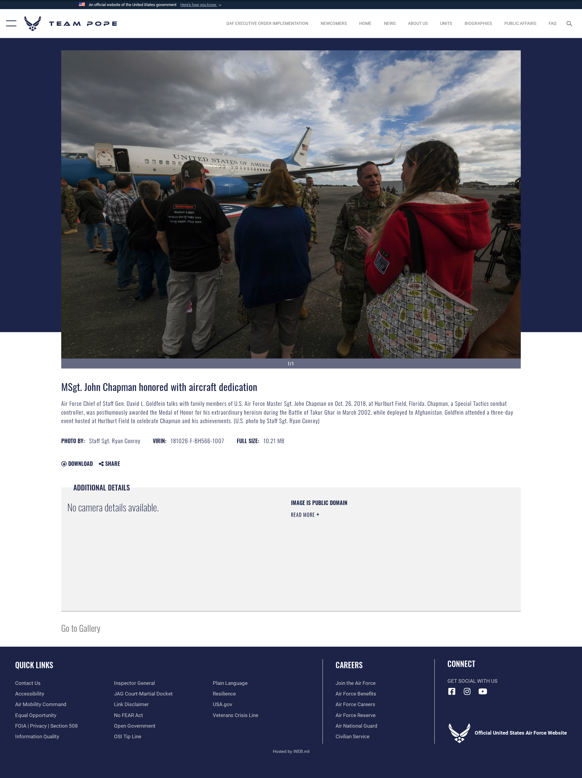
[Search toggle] (570, 23)
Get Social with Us (472, 681)
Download (80, 463)
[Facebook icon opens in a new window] (452, 691)
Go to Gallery (80, 627)
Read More (303, 514)
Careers (349, 664)
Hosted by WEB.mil (291, 751)
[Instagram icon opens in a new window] (467, 691)
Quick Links (34, 664)
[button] (201, 5)
